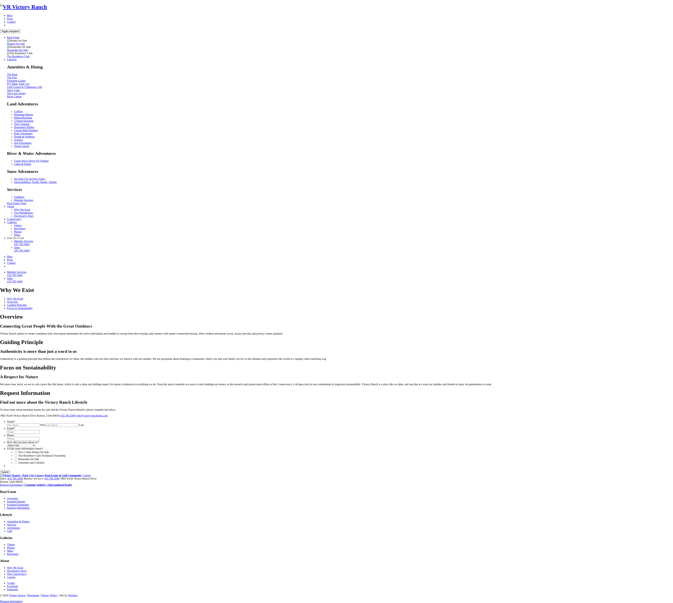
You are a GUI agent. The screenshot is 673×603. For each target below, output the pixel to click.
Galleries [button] (12, 222)
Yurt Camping (22, 124)
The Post (12, 77)
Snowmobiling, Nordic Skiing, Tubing (35, 182)
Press (10, 18)
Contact (11, 21)
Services (11, 524)
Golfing (18, 111)
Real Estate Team (16, 203)
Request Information (11, 484)
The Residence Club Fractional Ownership (42, 455)
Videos (18, 225)
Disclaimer (33, 595)
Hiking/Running (23, 117)
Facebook (12, 586)
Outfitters (19, 197)
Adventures (13, 527)
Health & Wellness (24, 136)
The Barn (12, 74)
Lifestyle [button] (12, 59)
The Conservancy (17, 573)
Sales (21, 249)
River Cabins (14, 96)
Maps (17, 234)
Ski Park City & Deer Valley (30, 178)
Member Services (23, 200)
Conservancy (14, 219)
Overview (12, 498)
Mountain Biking (23, 114)
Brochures (19, 228)
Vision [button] (10, 206)
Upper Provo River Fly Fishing (31, 160)
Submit (5, 472)
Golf (9, 531)
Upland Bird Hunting (26, 130)
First (42, 424)
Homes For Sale (16, 43)
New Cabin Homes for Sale (33, 452)
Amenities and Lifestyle (31, 462)
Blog (9, 15)
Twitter (11, 583)
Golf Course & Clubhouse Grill (24, 87)
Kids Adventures (23, 133)
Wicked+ (73, 595)
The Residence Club (18, 56)
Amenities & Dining (18, 521)
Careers (87, 475)
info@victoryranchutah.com (92, 415)
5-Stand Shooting (23, 120)
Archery (18, 139)
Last (81, 424)
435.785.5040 (52, 478)
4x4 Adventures (23, 143)
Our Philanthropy (23, 212)
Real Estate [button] (13, 37)
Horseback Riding (24, 127)
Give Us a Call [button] (15, 238)
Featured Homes (16, 501)
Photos (18, 231)
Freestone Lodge (16, 80)
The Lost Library (16, 93)
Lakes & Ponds (22, 164)
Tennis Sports (21, 146)
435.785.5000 (68, 415)
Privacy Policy (49, 595)
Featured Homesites (18, 504)
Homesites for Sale (17, 50)
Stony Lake (13, 90)
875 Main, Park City (18, 83)
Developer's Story (24, 215)
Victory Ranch (17, 595)
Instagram (12, 589)
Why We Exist (22, 209)
